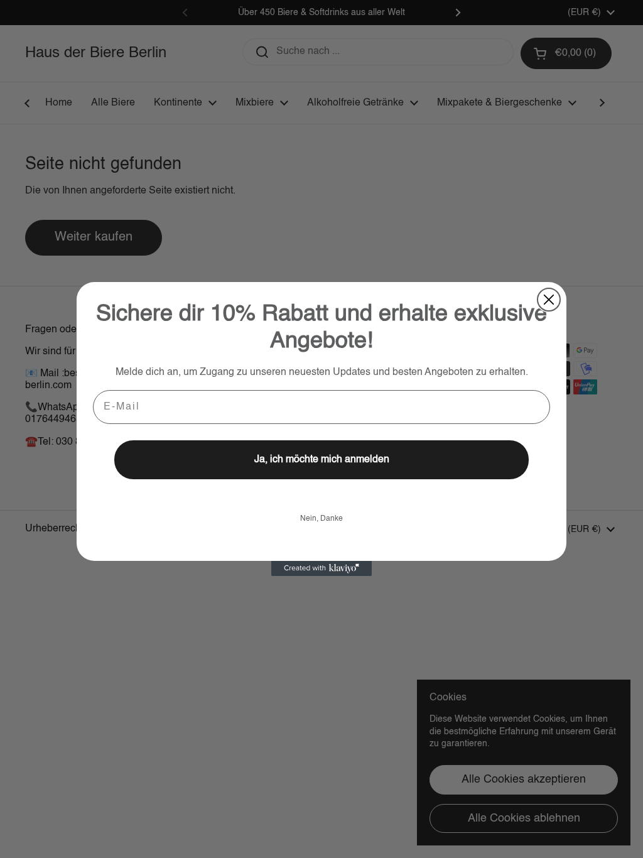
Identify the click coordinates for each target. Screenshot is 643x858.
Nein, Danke (321, 519)
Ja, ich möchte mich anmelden (321, 460)
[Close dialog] (549, 299)
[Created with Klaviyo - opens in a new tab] (321, 568)
